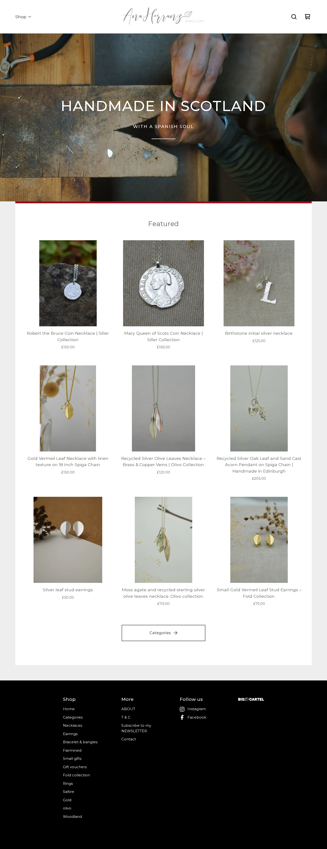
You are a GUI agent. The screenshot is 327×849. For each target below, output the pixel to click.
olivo (67, 808)
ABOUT (128, 709)
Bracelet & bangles (80, 742)
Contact (128, 739)
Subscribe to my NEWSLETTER (136, 728)
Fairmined (72, 750)
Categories (160, 633)
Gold (67, 800)
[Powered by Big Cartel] (251, 699)
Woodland (72, 816)
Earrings (70, 734)
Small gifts (72, 758)
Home (69, 709)
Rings (68, 783)
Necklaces (72, 725)
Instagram (196, 709)
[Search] (294, 16)
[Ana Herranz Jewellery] (163, 17)
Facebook (196, 717)
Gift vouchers (75, 767)
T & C (125, 717)
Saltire (68, 791)
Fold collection (76, 775)
